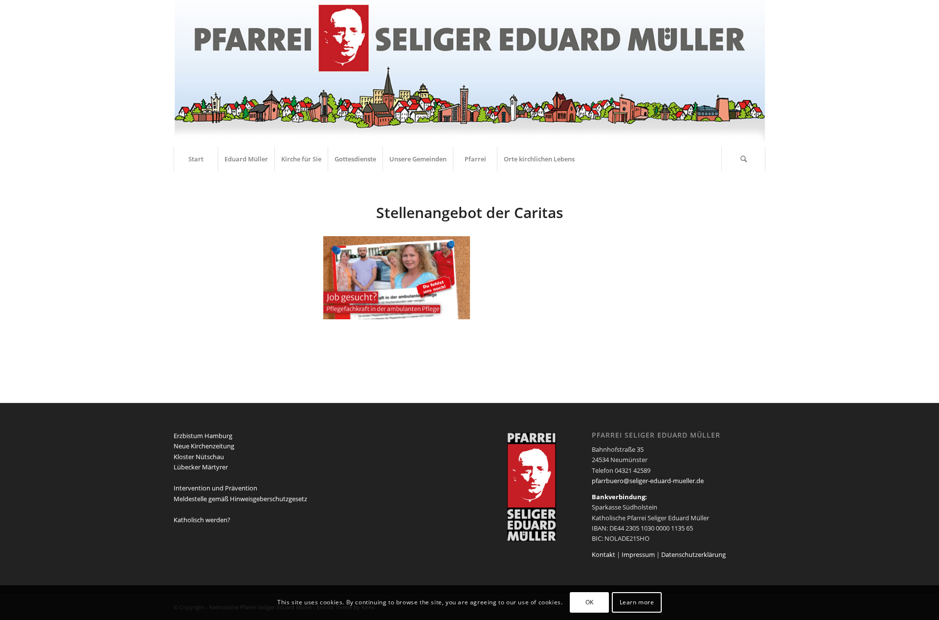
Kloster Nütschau (199, 456)
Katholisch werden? (202, 519)
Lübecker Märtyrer (201, 467)
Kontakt (603, 554)
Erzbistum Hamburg (203, 435)
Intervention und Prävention (215, 488)
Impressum (638, 554)
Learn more (637, 602)
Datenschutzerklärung (693, 554)
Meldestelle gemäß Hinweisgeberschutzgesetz (240, 498)
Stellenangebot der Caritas (469, 212)
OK (589, 602)
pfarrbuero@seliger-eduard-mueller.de (648, 480)
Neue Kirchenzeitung (204, 446)
